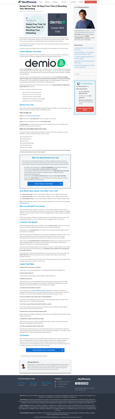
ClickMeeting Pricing (72, 402)
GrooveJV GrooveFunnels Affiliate (50, 413)
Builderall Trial (66, 395)
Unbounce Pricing (49, 399)
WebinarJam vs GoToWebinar (53, 408)
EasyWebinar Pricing (44, 402)
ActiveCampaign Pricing (38, 399)
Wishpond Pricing (37, 401)
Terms (71, 417)
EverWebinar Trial (42, 397)
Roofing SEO (82, 390)
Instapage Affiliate (55, 414)
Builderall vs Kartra (78, 405)
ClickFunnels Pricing (83, 399)
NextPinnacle (89, 32)
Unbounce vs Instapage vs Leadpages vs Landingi (41, 405)
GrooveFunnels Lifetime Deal (72, 401)
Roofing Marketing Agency (82, 388)
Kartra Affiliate (38, 413)
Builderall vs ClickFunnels (24, 407)
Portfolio (81, 2)
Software (55, 2)
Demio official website (34, 116)
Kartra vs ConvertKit (76, 407)
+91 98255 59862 (62, 384)
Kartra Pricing (30, 399)
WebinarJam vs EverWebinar (28, 408)
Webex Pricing (90, 402)
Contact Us (79, 417)
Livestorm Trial (58, 397)
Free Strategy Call (90, 2)
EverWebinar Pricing (25, 402)
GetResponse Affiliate (84, 413)
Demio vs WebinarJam (41, 408)
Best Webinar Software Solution (42, 290)
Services (64, 2)
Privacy (67, 417)
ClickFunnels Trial (74, 395)
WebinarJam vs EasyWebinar (66, 408)
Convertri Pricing (61, 401)
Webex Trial (73, 397)
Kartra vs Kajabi (49, 407)
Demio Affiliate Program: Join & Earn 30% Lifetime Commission (34, 356)
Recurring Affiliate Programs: (27, 413)
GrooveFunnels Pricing (27, 401)
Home (40, 2)
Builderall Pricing (74, 399)
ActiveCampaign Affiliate (72, 413)
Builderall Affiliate (62, 413)
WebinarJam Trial (91, 395)
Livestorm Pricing (35, 402)
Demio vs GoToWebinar (87, 408)
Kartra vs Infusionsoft (69, 405)
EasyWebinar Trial (51, 397)
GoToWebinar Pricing (82, 402)
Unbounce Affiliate (64, 414)
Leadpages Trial (59, 395)
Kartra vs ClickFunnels (58, 405)
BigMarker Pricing (63, 402)
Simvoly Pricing (45, 401)
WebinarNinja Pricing (53, 402)
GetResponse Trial (82, 395)
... (28, 370)
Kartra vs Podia (85, 407)
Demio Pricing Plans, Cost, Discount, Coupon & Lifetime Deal (34, 355)
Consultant (73, 2)
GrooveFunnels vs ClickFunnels (38, 407)
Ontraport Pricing (53, 401)
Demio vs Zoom (77, 408)
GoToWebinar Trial (67, 397)
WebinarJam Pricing (91, 401)
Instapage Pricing (57, 399)
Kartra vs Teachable (66, 407)
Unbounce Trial (44, 395)
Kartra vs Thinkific (57, 407)
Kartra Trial (27, 395)
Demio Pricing (83, 401)
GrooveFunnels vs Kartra (89, 405)
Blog (75, 417)
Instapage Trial (51, 395)
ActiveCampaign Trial (35, 395)
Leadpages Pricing (66, 399)
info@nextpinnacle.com (64, 381)
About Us (47, 2)
